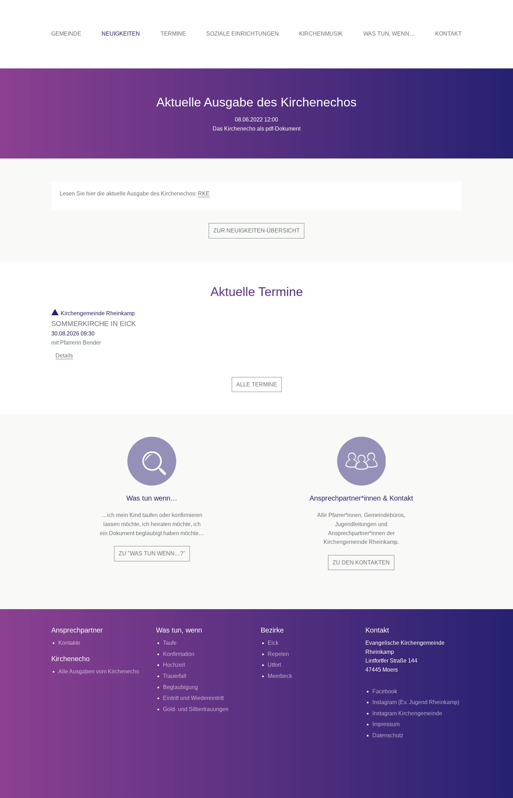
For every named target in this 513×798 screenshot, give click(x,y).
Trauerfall (174, 676)
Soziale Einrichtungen (242, 34)
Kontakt (448, 34)
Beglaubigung (180, 687)
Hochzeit (174, 665)
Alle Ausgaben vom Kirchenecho (98, 671)
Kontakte (69, 643)
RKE (204, 194)
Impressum (386, 724)
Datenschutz (387, 735)
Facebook (384, 691)
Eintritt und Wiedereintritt (193, 698)
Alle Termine (256, 384)
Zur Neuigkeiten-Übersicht (256, 231)
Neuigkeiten (121, 34)
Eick (273, 643)
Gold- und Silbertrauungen (196, 709)
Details (64, 356)
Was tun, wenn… (389, 34)
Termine (173, 34)
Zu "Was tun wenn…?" (152, 553)
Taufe (170, 643)
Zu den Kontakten (361, 563)
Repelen (278, 654)
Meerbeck (280, 676)
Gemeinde (66, 34)
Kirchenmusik (321, 34)
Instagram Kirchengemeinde (407, 713)
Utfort (274, 665)
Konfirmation (178, 654)
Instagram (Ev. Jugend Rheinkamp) (415, 702)
